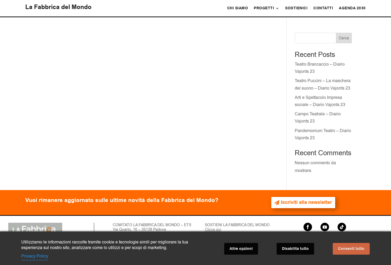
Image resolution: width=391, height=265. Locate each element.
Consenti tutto (351, 248)
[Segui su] (316, 227)
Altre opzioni (241, 248)
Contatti (323, 8)
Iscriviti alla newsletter (306, 202)
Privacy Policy (34, 256)
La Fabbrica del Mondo (58, 7)
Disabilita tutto (295, 248)
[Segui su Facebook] (307, 227)
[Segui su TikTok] (342, 227)
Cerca (344, 38)
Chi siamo (237, 8)
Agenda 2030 (352, 8)
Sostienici (296, 8)
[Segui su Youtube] (325, 227)
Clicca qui (213, 229)
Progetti (264, 8)
